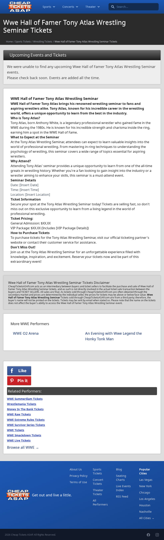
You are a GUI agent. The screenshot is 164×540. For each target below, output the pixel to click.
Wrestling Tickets (42, 41)
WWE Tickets (15, 430)
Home (9, 41)
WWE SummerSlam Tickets (25, 399)
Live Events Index (123, 488)
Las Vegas (145, 480)
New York (145, 486)
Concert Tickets (98, 482)
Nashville (145, 511)
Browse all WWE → (23, 447)
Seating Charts (121, 478)
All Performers (100, 502)
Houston (144, 505)
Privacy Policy (78, 476)
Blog (119, 469)
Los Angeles (147, 499)
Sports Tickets (23, 41)
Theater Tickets (98, 492)
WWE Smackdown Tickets (24, 435)
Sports (47, 7)
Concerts (68, 7)
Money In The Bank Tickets (25, 409)
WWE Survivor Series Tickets (26, 425)
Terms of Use (78, 482)
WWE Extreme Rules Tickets (26, 420)
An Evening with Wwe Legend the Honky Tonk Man (113, 336)
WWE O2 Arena (26, 333)
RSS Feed (122, 496)
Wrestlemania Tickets (21, 404)
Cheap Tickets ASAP (22, 534)
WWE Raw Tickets (19, 414)
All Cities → (146, 518)
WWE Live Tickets (19, 440)
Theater (90, 7)
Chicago (144, 492)
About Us (76, 469)
